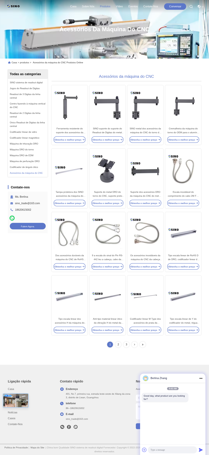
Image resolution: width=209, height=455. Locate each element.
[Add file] (144, 449)
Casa (73, 6)
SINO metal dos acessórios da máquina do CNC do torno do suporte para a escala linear (145, 132)
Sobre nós (88, 6)
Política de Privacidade (16, 447)
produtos (105, 6)
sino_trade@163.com (27, 203)
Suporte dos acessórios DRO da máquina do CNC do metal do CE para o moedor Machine (145, 196)
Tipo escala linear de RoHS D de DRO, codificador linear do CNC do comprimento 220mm (183, 259)
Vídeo (119, 6)
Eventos (133, 6)
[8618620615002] (75, 428)
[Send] (200, 449)
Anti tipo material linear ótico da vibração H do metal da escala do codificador (107, 323)
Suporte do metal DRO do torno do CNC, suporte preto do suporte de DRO (107, 196)
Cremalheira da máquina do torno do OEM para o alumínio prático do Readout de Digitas (183, 132)
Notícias (12, 412)
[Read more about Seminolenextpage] (134, 344)
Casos (11, 418)
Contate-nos (150, 6)
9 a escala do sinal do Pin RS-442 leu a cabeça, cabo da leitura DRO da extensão (107, 259)
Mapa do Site (37, 447)
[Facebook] (69, 428)
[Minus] (201, 378)
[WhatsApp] (12, 218)
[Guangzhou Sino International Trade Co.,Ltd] (14, 6)
